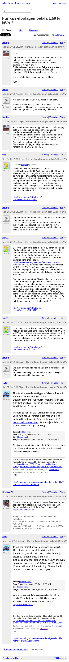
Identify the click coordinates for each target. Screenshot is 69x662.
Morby (5, 42)
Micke (5, 89)
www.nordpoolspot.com (25, 422)
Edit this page (60, 658)
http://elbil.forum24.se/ (23, 509)
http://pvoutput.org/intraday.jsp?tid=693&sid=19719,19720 (27, 198)
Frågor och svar (22, 3)
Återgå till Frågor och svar (16, 649)
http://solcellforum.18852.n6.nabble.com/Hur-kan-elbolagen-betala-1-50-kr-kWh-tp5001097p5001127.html (37, 621)
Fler (61, 42)
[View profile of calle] (6, 396)
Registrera (62, 3)
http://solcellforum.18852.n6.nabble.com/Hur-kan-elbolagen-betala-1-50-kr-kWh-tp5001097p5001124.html (37, 465)
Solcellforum (7, 3)
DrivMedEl (7, 492)
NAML (15, 475)
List (20, 30)
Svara (45, 42)
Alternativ (59, 35)
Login (54, 3)
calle (4, 383)
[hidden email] (25, 432)
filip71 (5, 155)
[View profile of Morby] (6, 55)
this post (24, 165)
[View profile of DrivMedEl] (6, 505)
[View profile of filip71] (6, 167)
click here (43, 472)
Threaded (33, 30)
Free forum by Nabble (12, 658)
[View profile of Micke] (6, 102)
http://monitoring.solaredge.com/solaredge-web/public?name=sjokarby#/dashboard (38, 483)
